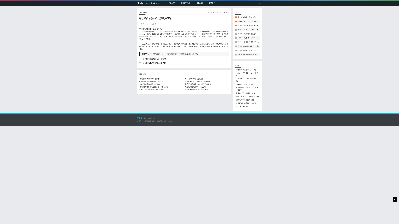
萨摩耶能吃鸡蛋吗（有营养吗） (247, 103)
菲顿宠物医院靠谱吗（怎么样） (156, 63)
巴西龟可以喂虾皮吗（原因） (246, 100)
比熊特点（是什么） (243, 106)
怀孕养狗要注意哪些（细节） (246, 93)
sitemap (170, 121)
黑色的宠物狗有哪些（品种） (150, 79)
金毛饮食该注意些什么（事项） (247, 70)
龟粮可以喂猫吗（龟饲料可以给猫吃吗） (199, 84)
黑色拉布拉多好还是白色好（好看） (197, 89)
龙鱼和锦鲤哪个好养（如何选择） (152, 89)
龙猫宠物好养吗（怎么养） (194, 79)
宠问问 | (148, 3)
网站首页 (172, 3)
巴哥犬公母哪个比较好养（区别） (248, 96)
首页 (216, 12)
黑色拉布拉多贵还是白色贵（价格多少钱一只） (156, 87)
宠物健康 (200, 3)
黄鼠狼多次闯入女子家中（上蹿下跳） (198, 81)
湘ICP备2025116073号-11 (151, 121)
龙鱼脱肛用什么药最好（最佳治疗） (152, 81)
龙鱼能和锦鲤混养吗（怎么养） (196, 87)
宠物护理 (212, 3)
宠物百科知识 (185, 3)
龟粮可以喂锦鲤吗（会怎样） (150, 84)
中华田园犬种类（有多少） (245, 84)
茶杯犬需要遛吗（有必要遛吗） (156, 59)
